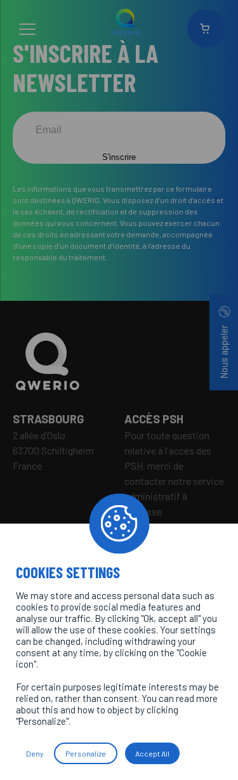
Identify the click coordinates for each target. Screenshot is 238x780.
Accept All (152, 753)
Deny (35, 753)
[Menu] (27, 31)
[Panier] (206, 29)
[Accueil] (119, 362)
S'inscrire (119, 157)
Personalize (85, 753)
